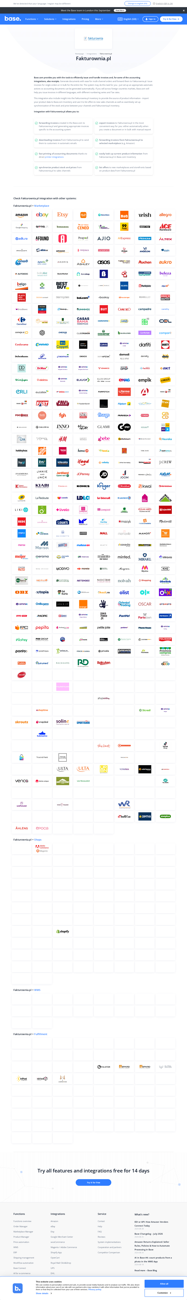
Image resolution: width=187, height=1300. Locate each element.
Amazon (54, 1221)
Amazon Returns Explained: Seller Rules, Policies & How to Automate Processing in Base (152, 1245)
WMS (37, 990)
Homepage (79, 54)
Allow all (164, 1284)
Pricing (85, 19)
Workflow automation (23, 1262)
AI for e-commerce (21, 1273)
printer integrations (54, 157)
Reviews (101, 1236)
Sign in (152, 19)
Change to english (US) (137, 3)
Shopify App (56, 1252)
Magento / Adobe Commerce (64, 1247)
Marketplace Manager (23, 1231)
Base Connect (19, 1268)
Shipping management (23, 1257)
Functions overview (22, 1221)
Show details (42, 1293)
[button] (128, 19)
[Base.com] (13, 19)
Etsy (52, 1231)
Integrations (69, 19)
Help (100, 1226)
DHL (53, 1273)
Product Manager (21, 1236)
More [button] (98, 19)
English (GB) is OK (164, 3)
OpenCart (55, 1257)
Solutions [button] (49, 19)
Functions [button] (30, 19)
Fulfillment (40, 1034)
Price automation (21, 1242)
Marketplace (41, 205)
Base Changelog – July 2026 (149, 1233)
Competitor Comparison (109, 1252)
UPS (52, 1268)
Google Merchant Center (62, 1236)
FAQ (100, 1231)
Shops (37, 839)
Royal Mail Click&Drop (61, 1262)
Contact (101, 1221)
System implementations (109, 1242)
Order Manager (20, 1226)
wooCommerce (58, 1242)
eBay (53, 1226)
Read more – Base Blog (146, 1270)
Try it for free (169, 19)
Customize (162, 1292)
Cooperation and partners (109, 1247)
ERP (15, 1252)
